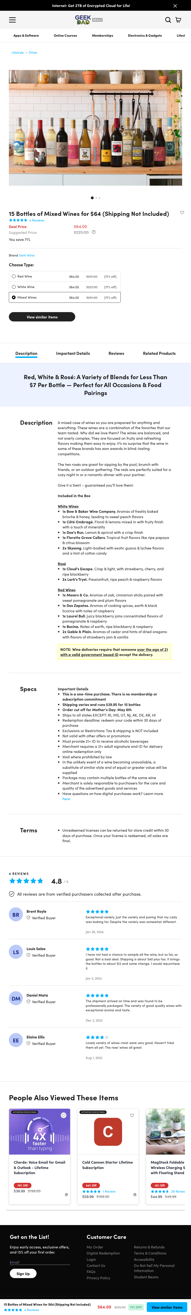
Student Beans (146, 1276)
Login (91, 1259)
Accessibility (144, 1259)
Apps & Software (26, 35)
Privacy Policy (98, 1277)
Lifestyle (18, 52)
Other (33, 52)
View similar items (42, 316)
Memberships (102, 35)
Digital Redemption (103, 1252)
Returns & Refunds (149, 1246)
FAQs (91, 1271)
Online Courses (65, 35)
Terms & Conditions (150, 1252)
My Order (95, 1246)
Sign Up (23, 1273)
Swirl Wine (26, 255)
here (66, 798)
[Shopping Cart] (178, 19)
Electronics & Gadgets (145, 35)
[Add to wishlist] (182, 212)
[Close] (175, 6)
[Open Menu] (13, 20)
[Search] (168, 20)
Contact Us (96, 1265)
